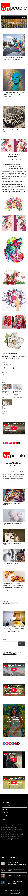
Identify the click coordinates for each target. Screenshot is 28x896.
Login (3, 819)
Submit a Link (6, 806)
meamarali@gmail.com (8, 840)
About (4, 799)
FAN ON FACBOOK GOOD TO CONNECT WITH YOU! (12, 653)
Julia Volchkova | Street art (11, 563)
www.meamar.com (15, 631)
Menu (23, 17)
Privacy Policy (6, 812)
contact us (10, 482)
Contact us (5, 802)
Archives (5, 601)
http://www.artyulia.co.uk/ (11, 353)
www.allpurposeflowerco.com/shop (13, 593)
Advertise (5, 809)
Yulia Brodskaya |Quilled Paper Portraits (6, 391)
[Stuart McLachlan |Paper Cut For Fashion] (7, 402)
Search (5, 640)
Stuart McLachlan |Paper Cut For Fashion (6, 407)
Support (4, 816)
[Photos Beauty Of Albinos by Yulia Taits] (17, 386)
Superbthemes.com (14, 893)
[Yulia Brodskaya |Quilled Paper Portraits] (7, 386)
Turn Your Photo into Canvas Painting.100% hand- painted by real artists (14, 720)
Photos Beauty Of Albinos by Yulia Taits (17, 391)
